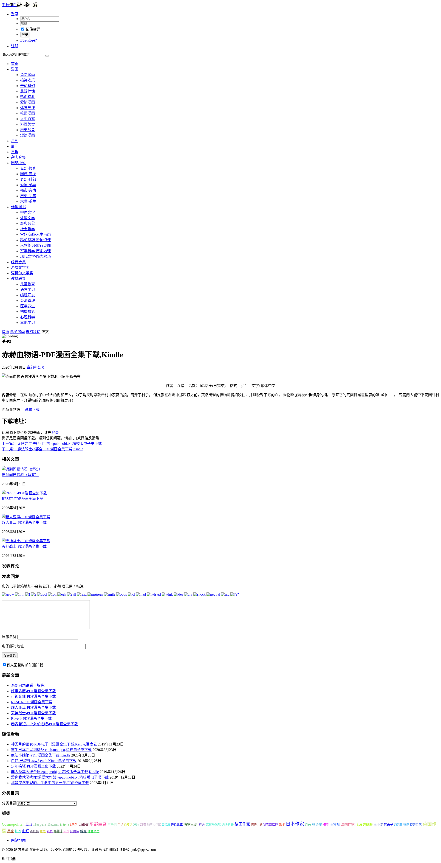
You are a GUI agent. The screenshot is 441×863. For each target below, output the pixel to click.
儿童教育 (27, 284)
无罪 (282, 824)
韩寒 (83, 831)
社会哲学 (27, 229)
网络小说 (18, 163)
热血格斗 (27, 97)
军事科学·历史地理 (35, 251)
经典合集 (18, 262)
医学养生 (27, 306)
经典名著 (27, 223)
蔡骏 (10, 831)
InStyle (64, 824)
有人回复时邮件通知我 (24, 665)
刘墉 (143, 824)
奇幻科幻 (27, 86)
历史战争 (27, 130)
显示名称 (9, 637)
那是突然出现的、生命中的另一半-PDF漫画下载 (50, 783)
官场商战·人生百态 (35, 234)
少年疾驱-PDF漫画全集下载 (33, 766)
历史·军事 (28, 196)
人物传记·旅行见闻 (35, 245)
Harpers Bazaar (46, 824)
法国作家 (348, 824)
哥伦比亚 (177, 824)
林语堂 (317, 824)
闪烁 (66, 831)
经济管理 (27, 301)
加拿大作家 (154, 824)
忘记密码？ (29, 40)
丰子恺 (112, 824)
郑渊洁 (58, 831)
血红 (25, 831)
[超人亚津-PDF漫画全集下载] (26, 517)
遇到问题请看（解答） (20, 475)
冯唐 (136, 824)
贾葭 (43, 831)
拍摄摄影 (27, 312)
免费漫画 (27, 75)
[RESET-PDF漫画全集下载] (24, 493)
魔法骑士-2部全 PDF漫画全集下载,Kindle (42, 449)
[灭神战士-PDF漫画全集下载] (26, 541)
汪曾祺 (335, 824)
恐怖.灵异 (28, 185)
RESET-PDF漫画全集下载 (22, 499)
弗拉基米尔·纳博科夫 (220, 824)
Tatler (83, 824)
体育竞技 (27, 108)
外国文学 (27, 218)
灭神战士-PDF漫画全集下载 (24, 546)
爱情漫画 (27, 102)
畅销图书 (18, 207)
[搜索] (47, 55)
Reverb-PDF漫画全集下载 (31, 718)
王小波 (378, 824)
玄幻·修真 (28, 168)
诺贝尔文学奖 (22, 273)
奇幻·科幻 (28, 179)
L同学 (74, 824)
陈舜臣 (74, 831)
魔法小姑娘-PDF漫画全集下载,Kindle (40, 755)
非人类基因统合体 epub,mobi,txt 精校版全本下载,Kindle (55, 772)
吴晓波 (166, 824)
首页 (14, 64)
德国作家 (242, 824)
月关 (308, 824)
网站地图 (18, 840)
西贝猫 (34, 831)
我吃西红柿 (270, 824)
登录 (55, 432)
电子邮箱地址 (13, 646)
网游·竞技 (28, 174)
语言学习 (27, 289)
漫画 (14, 69)
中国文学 (27, 212)
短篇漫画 (27, 135)
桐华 (326, 824)
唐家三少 (191, 824)
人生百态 (27, 119)
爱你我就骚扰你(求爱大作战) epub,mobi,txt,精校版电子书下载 (60, 777)
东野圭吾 (98, 824)
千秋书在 (9, 5)
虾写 (18, 831)
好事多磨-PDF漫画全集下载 (33, 691)
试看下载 (32, 409)
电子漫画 (17, 332)
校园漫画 (27, 113)
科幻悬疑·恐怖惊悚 (35, 240)
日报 (14, 152)
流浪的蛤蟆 (364, 824)
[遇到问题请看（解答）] (22, 469)
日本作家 (295, 824)
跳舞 (50, 831)
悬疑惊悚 (27, 91)
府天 (201, 824)
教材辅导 (18, 278)
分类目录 (9, 803)
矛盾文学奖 (20, 267)
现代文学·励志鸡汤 (35, 256)
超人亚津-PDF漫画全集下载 (24, 522)
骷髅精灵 (93, 831)
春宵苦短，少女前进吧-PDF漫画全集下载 (44, 724)
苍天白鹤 (416, 824)
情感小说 (256, 824)
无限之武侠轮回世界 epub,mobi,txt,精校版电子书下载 (52, 444)
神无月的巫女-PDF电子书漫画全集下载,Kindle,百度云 (54, 744)
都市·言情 (28, 190)
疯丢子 (388, 824)
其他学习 (27, 323)
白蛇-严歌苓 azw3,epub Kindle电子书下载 (43, 761)
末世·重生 (28, 201)
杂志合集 (18, 157)
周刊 (14, 146)
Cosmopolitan (13, 824)
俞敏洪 (128, 824)
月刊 (14, 141)
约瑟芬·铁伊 (401, 824)
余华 (120, 824)
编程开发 (27, 295)
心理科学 (27, 317)
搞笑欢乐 (27, 80)
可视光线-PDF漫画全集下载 (33, 696)
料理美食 (27, 124)
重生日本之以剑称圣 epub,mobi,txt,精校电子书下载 (51, 750)
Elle (28, 824)
